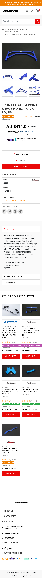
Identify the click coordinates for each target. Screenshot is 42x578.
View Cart (22, 160)
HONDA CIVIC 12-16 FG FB (14, 201)
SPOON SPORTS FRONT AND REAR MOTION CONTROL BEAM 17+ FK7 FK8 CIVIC (9, 333)
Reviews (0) (9, 282)
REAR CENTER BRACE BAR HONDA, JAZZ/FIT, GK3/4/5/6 (10, 450)
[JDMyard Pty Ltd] (10, 11)
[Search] (37, 21)
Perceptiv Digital (25, 576)
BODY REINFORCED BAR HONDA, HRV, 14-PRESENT (10, 392)
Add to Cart (22, 166)
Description (9, 229)
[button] (21, 154)
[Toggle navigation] (27, 10)
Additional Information (14, 276)
